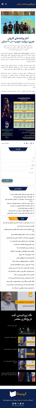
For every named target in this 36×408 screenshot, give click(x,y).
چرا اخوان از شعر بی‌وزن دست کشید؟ (10, 362)
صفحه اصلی (32, 10)
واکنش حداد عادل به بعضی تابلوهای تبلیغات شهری (22, 234)
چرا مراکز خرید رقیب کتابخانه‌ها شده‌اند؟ (25, 248)
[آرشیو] (13, 403)
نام (33, 158)
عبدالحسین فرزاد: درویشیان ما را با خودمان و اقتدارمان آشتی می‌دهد (19, 200)
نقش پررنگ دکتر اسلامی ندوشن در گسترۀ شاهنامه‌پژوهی (20, 213)
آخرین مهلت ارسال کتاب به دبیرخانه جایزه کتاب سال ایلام (20, 203)
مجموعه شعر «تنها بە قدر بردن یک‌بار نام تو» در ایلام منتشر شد (20, 285)
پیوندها (14, 400)
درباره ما (19, 400)
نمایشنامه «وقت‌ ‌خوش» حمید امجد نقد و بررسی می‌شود (21, 268)
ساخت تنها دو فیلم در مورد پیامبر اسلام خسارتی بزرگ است (21, 278)
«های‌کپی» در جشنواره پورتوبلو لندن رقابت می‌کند (23, 261)
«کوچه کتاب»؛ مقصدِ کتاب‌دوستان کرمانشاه (23, 197)
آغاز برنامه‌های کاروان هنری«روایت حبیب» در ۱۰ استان (18, 40)
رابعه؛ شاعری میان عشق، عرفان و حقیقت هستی (22, 194)
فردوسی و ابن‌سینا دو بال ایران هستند (25, 226)
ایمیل (32, 165)
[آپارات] (23, 403)
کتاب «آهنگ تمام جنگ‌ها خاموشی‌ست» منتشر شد (21, 206)
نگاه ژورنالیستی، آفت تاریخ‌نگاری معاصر (25, 258)
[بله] (15, 403)
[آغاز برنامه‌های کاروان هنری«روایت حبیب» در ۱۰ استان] (18, 22)
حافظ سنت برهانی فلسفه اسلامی (25, 208)
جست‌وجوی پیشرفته (7, 400)
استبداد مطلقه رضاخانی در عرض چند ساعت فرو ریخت (20, 211)
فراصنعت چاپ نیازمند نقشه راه (10, 349)
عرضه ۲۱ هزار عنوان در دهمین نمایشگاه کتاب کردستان (22, 265)
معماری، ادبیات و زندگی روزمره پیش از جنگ (24, 275)
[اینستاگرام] (18, 403)
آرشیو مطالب (30, 400)
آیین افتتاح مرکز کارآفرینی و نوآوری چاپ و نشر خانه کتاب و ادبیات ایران (9, 373)
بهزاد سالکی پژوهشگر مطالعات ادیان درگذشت (24, 244)
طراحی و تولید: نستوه (16, 405)
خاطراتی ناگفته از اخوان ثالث (10, 337)
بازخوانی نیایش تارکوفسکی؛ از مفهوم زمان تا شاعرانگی (22, 251)
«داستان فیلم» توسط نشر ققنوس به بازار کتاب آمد (23, 288)
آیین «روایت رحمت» (12, 325)
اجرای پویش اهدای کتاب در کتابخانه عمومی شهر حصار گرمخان (20, 238)
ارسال (7, 180)
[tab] (22, 218)
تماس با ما (24, 400)
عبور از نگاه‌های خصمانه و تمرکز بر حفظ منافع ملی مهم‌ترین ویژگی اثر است (19, 230)
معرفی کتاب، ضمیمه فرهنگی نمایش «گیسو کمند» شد (22, 241)
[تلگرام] (21, 403)
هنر (28, 10)
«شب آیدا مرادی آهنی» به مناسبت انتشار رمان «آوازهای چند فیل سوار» (18, 223)
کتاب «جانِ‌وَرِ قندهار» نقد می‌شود (26, 254)
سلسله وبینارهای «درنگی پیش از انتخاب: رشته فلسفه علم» (21, 271)
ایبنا (26, 5)
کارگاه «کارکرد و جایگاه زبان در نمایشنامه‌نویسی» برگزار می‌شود (20, 281)
